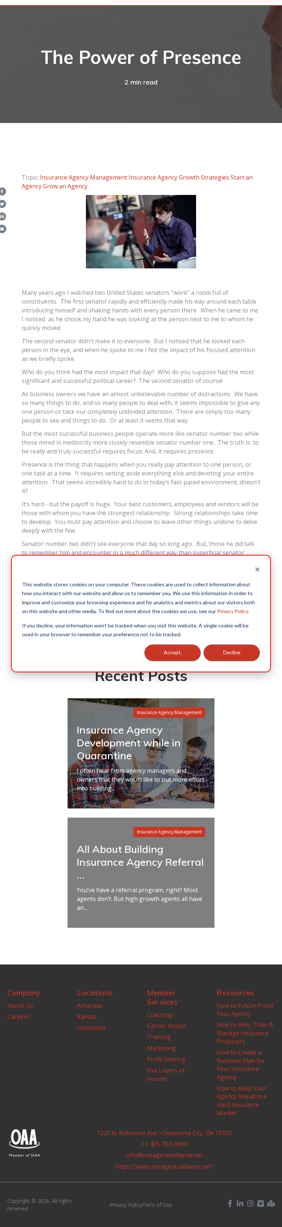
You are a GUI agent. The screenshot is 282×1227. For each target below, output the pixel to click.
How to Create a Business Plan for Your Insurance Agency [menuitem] (241, 1064)
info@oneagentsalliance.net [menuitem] (164, 1155)
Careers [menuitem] (18, 1017)
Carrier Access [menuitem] (166, 1026)
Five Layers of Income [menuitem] (166, 1074)
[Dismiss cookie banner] (257, 570)
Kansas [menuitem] (87, 1017)
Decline (232, 652)
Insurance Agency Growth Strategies (179, 177)
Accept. (173, 652)
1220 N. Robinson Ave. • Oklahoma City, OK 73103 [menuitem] (164, 1133)
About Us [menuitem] (20, 1006)
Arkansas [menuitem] (90, 1006)
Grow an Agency (65, 186)
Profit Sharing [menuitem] (166, 1059)
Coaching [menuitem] (160, 1015)
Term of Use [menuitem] (157, 1205)
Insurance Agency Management (83, 177)
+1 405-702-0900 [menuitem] (164, 1144)
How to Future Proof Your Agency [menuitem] (245, 1010)
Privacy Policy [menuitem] (126, 1205)
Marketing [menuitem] (161, 1048)
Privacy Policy (232, 611)
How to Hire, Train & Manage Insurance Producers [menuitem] (245, 1033)
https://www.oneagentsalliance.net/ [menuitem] (164, 1166)
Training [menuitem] (159, 1037)
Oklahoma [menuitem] (91, 1028)
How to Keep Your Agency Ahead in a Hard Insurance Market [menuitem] (242, 1100)
